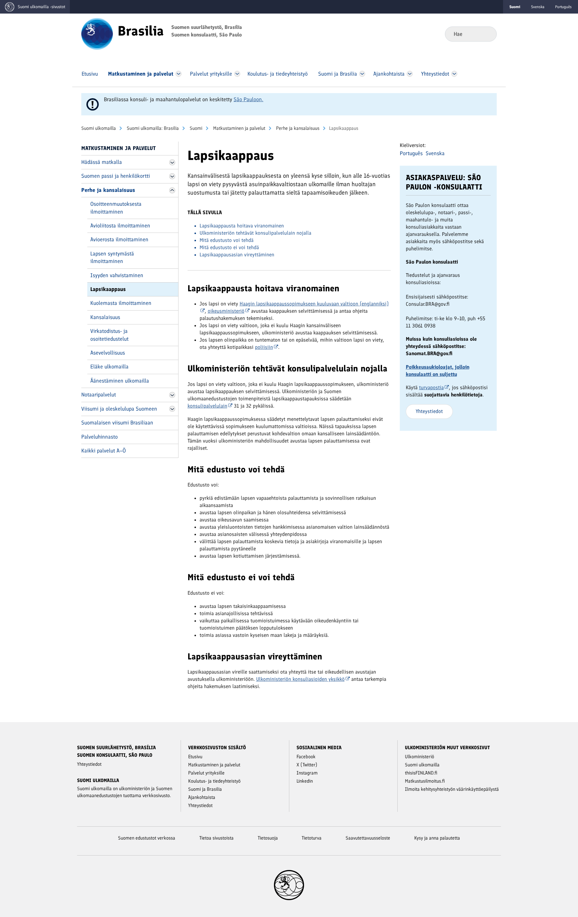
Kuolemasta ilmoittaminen (120, 303)
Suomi (195, 128)
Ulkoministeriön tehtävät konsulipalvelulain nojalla (255, 233)
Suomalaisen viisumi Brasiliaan (117, 422)
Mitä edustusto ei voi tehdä (229, 247)
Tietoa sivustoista (216, 838)
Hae (487, 33)
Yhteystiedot (429, 411)
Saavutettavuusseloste (368, 838)
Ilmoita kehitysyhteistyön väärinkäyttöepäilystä (452, 789)
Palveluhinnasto (99, 436)
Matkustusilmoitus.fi (425, 781)
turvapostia (431, 387)
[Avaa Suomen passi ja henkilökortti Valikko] (172, 176)
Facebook (306, 756)
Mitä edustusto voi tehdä (226, 240)
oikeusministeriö (226, 311)
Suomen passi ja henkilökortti (115, 176)
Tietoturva (312, 838)
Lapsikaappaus (108, 289)
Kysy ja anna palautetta (437, 838)
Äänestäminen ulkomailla (119, 380)
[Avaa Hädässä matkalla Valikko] (172, 162)
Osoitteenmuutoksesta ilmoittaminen (115, 208)
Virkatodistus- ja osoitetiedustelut (109, 335)
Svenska (537, 7)
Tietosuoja (268, 838)
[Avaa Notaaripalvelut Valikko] (172, 395)
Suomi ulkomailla (98, 128)
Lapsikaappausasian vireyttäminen (237, 255)
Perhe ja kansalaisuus (297, 128)
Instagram (307, 773)
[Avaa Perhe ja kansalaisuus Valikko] (172, 190)
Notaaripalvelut (98, 394)
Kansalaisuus (105, 317)
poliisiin (264, 347)
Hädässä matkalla (101, 162)
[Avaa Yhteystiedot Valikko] (454, 74)
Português (563, 7)
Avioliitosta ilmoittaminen (120, 225)
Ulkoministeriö (419, 756)
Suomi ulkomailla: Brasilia (152, 128)
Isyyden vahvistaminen (116, 275)
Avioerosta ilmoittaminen (119, 239)
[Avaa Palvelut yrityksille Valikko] (237, 74)
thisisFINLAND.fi (421, 773)
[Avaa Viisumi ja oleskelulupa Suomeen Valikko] (172, 409)
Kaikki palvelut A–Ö (103, 450)
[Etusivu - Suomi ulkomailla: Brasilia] (97, 33)
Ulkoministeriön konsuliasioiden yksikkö (300, 679)
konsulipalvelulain (207, 406)
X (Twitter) (307, 765)
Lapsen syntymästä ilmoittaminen (112, 257)
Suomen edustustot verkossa (146, 838)
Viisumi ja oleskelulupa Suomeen (119, 408)
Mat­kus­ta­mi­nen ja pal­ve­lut (238, 128)
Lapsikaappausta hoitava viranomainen (242, 226)
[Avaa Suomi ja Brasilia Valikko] (362, 74)
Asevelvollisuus (107, 352)
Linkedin (305, 781)
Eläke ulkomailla (109, 366)
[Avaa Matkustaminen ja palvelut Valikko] (178, 74)
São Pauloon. (248, 99)
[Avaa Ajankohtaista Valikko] (409, 74)
